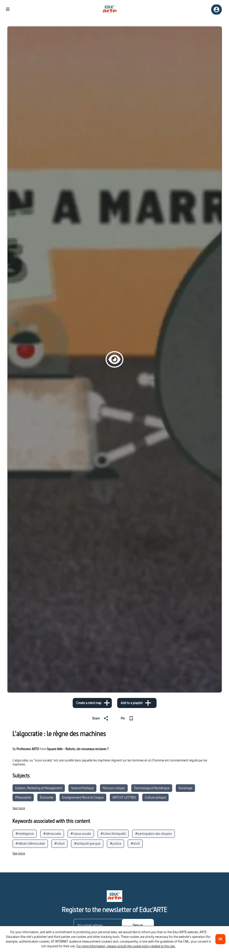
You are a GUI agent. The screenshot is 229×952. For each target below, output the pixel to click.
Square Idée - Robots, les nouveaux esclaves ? (78, 748)
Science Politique (82, 788)
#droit (135, 843)
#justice (115, 843)
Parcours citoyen (114, 788)
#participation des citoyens (153, 833)
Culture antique (155, 797)
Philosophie (23, 797)
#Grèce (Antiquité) (113, 833)
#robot (59, 843)
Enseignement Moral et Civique (83, 797)
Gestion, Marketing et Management (38, 788)
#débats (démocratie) (30, 843)
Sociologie (185, 788)
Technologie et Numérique (152, 788)
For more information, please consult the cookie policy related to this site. (126, 946)
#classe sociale (80, 833)
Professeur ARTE (28, 749)
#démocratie (52, 833)
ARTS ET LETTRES (124, 797)
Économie (46, 797)
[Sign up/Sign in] (216, 9)
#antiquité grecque (87, 843)
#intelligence (24, 833)
